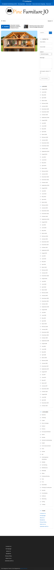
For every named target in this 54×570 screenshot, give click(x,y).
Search (49, 21)
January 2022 (45, 239)
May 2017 (44, 380)
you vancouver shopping (39, 4)
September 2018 (45, 340)
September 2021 (45, 250)
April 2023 (44, 199)
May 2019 (44, 318)
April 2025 (44, 131)
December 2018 (45, 332)
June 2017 (44, 377)
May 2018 (44, 352)
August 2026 (44, 89)
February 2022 (45, 236)
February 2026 (45, 103)
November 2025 (45, 111)
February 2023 (45, 205)
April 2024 (44, 165)
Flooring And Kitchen (46, 431)
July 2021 (44, 256)
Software (44, 496)
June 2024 (44, 160)
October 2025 (45, 114)
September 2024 (45, 151)
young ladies (22, 4)
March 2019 (44, 323)
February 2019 (45, 326)
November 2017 (45, 366)
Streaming (44, 498)
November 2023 (45, 179)
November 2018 (45, 335)
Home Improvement (46, 445)
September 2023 (45, 185)
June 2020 (44, 284)
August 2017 (44, 371)
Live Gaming (44, 465)
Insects (43, 451)
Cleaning (44, 417)
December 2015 (45, 403)
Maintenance (45, 467)
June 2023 (44, 193)
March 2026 (44, 100)
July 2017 (44, 374)
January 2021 (44, 273)
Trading (43, 504)
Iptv (42, 454)
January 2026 (45, 106)
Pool (43, 481)
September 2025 (45, 117)
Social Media (44, 493)
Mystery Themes (23, 568)
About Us (42, 517)
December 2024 (45, 143)
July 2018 (44, 346)
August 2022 (44, 222)
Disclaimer (42, 520)
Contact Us (43, 513)
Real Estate (44, 484)
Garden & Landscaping (47, 440)
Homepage (43, 515)
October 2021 (45, 247)
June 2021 (44, 258)
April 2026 (44, 97)
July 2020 (44, 281)
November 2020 (45, 275)
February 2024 (45, 171)
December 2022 (45, 210)
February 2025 (45, 137)
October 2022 (45, 216)
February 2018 (45, 360)
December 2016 (45, 388)
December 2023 (45, 176)
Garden (43, 437)
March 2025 (44, 134)
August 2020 (44, 278)
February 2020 (45, 292)
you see (49, 4)
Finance (43, 429)
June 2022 (44, 227)
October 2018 (45, 338)
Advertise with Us (44, 526)
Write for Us (43, 524)
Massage (44, 470)
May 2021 (44, 261)
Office (43, 473)
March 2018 (44, 357)
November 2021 (45, 244)
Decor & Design (45, 423)
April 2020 (44, 287)
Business (44, 414)
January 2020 (45, 295)
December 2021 (45, 241)
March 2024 (44, 168)
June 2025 (44, 126)
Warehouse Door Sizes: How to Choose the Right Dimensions (35, 26)
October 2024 (45, 148)
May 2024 (44, 162)
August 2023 (44, 188)
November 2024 (45, 145)
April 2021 (44, 264)
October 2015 (45, 405)
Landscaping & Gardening (45, 458)
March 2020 (44, 289)
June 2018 (44, 349)
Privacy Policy (43, 522)
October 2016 (45, 391)
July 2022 (44, 225)
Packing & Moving (45, 476)
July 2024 (44, 157)
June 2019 (44, 315)
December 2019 (45, 298)
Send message (44, 78)
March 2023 (44, 202)
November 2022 (45, 213)
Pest (43, 479)
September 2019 (45, 306)
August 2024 (44, 154)
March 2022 (44, 233)
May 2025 (44, 128)
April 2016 (44, 400)
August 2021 (44, 253)
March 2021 (44, 267)
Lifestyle (43, 462)
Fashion (43, 426)
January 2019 (44, 329)
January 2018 (44, 363)
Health (43, 443)
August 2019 (44, 309)
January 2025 (45, 140)
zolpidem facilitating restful (10, 4)
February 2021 (45, 270)
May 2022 (44, 230)
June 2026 (44, 92)
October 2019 (45, 304)
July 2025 (44, 123)
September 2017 (45, 369)
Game (43, 434)
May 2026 (44, 95)
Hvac (43, 448)
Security (43, 490)
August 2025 (44, 120)
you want (29, 4)
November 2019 (45, 301)
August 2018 (44, 343)
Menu (4, 21)
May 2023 (44, 196)
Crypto (43, 420)
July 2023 (44, 191)
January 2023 (45, 208)
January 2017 (44, 386)
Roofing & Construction (47, 487)
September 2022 (45, 219)
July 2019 (44, 312)
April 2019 (44, 321)
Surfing (43, 501)
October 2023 (45, 182)
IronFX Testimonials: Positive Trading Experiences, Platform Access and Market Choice (11, 26)
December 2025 (45, 109)
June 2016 (44, 397)
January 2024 (45, 174)
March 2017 (44, 383)
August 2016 (44, 394)
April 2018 (44, 354)
